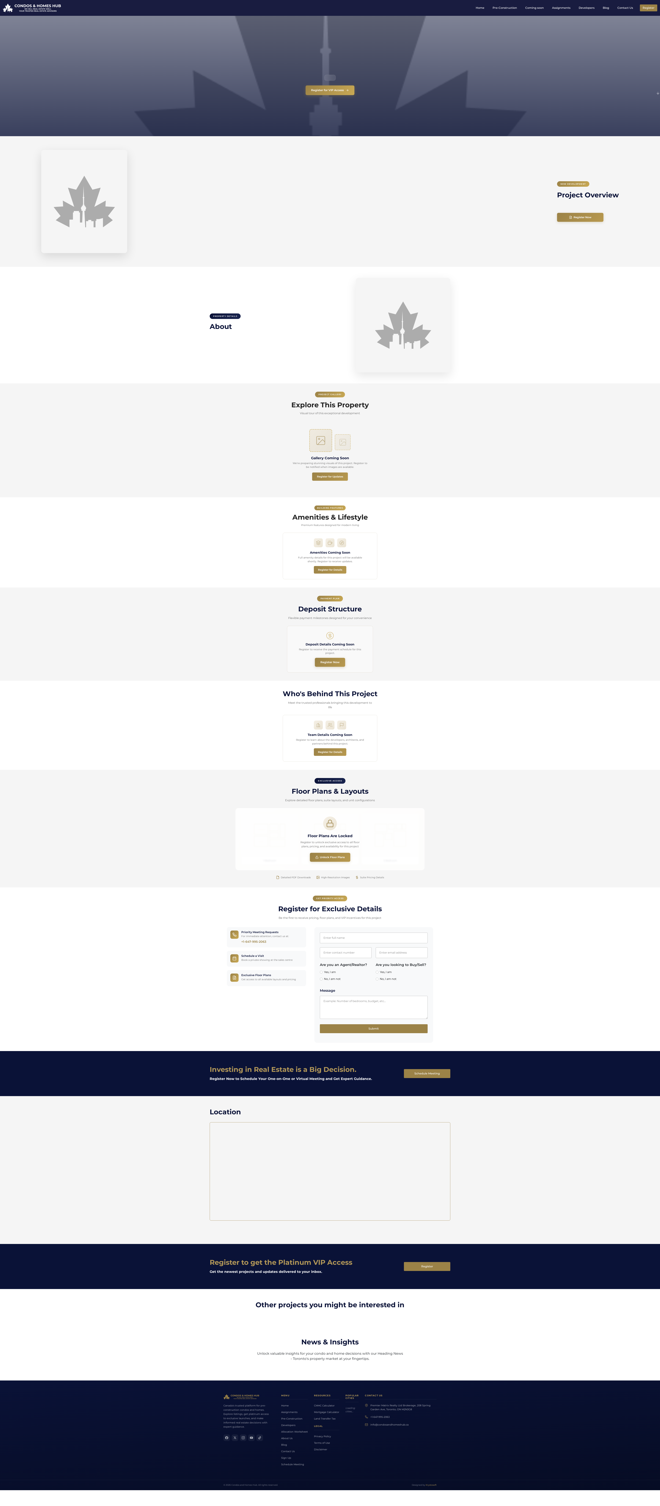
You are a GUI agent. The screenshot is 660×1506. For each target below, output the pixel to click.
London (354, 191)
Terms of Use (315, 232)
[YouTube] (251, 217)
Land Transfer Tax (315, 206)
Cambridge (376, 210)
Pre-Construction (505, 7)
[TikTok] (259, 217)
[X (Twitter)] (235, 217)
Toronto (337, 185)
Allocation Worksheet (288, 216)
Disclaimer (313, 239)
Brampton (376, 185)
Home (480, 7)
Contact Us (625, 7)
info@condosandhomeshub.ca (414, 208)
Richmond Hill (358, 198)
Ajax (352, 216)
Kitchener (376, 204)
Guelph (354, 210)
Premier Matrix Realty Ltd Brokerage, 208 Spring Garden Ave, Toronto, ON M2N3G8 (414, 189)
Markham (376, 191)
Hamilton (338, 191)
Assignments (561, 7)
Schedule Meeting (287, 252)
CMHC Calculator (313, 187)
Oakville (375, 198)
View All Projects (330, 143)
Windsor (338, 210)
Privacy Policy (315, 226)
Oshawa (355, 204)
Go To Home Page (439, 69)
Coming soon (534, 7)
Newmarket (340, 222)
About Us (287, 224)
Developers (587, 7)
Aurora (354, 222)
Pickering (376, 216)
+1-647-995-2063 (404, 200)
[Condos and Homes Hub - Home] (241, 176)
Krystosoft (431, 274)
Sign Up (286, 244)
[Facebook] (226, 217)
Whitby (337, 216)
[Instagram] (243, 217)
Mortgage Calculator (313, 196)
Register (648, 7)
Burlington (339, 204)
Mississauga (357, 185)
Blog (606, 7)
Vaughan (338, 198)
